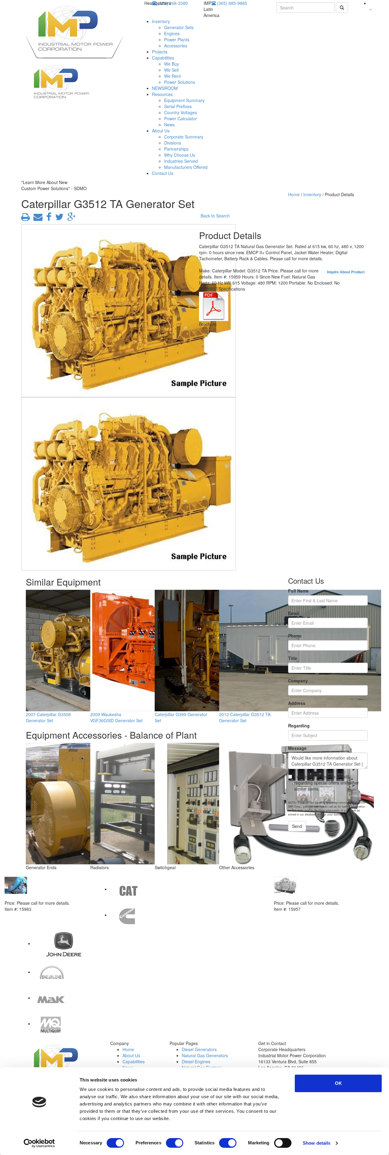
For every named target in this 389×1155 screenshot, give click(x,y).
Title (292, 658)
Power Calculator (180, 118)
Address (296, 703)
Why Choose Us (179, 155)
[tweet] (58, 218)
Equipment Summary (184, 100)
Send (297, 826)
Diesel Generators (199, 1049)
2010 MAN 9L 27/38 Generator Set (39, 897)
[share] (47, 218)
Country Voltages (180, 112)
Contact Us (162, 173)
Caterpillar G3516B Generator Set (308, 897)
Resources (162, 94)
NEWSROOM (165, 88)
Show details (316, 1143)
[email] (37, 218)
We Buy (171, 64)
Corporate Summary (183, 137)
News (169, 124)
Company (298, 681)
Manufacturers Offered (186, 167)
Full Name (298, 591)
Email (293, 613)
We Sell (171, 70)
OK (338, 1083)
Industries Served (181, 161)
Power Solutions (179, 82)
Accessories (175, 46)
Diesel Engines (196, 1061)
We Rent (172, 76)
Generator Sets (179, 27)
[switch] (174, 1143)
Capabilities (163, 58)
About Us (161, 131)
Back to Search (215, 216)
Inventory (161, 21)
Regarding (299, 726)
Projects (159, 52)
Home (294, 194)
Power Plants (176, 39)
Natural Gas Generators (205, 1055)
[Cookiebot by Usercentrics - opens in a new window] (39, 1143)
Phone (294, 636)
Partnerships (176, 149)
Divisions (172, 143)
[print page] (25, 218)
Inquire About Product (346, 272)
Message (297, 748)
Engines (172, 33)
